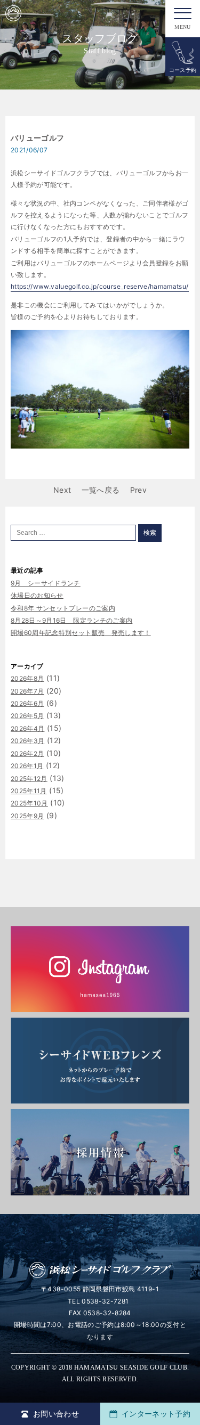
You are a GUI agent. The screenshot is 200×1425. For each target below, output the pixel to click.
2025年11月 (29, 791)
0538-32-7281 (105, 1301)
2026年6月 (27, 703)
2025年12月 (29, 779)
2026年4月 (27, 728)
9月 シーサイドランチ (46, 583)
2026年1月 (27, 766)
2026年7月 (27, 691)
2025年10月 (29, 803)
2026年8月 (27, 678)
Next (62, 489)
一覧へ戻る (101, 489)
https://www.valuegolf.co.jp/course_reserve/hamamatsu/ (100, 286)
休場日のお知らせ (37, 595)
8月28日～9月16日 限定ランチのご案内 (71, 620)
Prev (138, 489)
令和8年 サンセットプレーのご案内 (63, 608)
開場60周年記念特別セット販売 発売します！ (81, 633)
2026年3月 (27, 741)
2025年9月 (27, 816)
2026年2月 (27, 754)
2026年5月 (27, 716)
